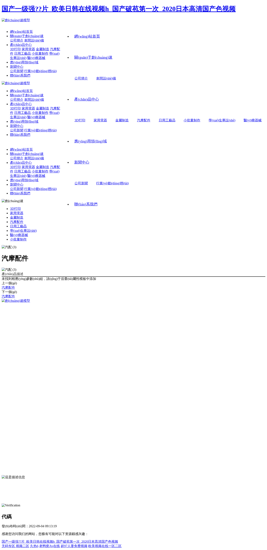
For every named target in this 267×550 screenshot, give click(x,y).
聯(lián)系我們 (85, 204)
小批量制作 (192, 120)
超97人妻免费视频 (74, 546)
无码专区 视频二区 (15, 546)
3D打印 (79, 120)
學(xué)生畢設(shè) (222, 120)
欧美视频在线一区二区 (105, 546)
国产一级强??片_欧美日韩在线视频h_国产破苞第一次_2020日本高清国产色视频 (119, 9)
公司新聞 (81, 183)
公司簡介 (81, 78)
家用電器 (100, 120)
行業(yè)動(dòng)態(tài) (112, 183)
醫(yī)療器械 (253, 120)
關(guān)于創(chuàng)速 (93, 57)
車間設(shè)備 (106, 78)
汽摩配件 (143, 120)
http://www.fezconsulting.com (41, 468)
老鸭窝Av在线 (49, 546)
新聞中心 (81, 162)
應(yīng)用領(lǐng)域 (90, 141)
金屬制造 (122, 120)
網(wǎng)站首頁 (87, 36)
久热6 (34, 546)
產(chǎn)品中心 (86, 99)
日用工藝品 (167, 120)
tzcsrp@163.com (23, 461)
